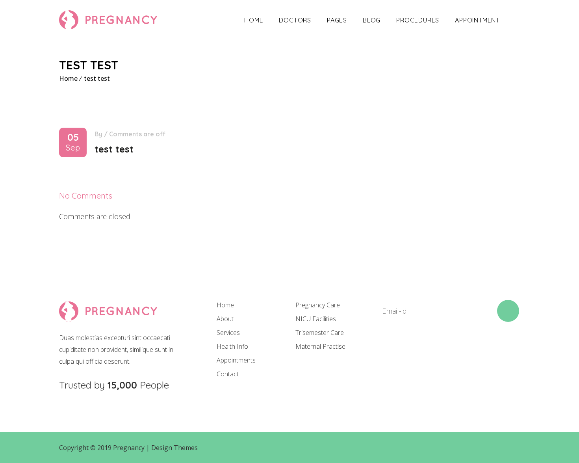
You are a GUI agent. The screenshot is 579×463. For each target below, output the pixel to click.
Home (253, 20)
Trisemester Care (319, 332)
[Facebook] (384, 350)
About (225, 318)
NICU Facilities (315, 318)
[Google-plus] (437, 350)
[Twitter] (411, 350)
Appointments (236, 360)
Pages (337, 20)
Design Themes (174, 447)
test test (97, 78)
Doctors (295, 20)
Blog (371, 20)
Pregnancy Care (317, 305)
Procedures (417, 20)
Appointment (477, 20)
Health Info (232, 346)
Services (228, 332)
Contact (228, 374)
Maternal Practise (320, 346)
